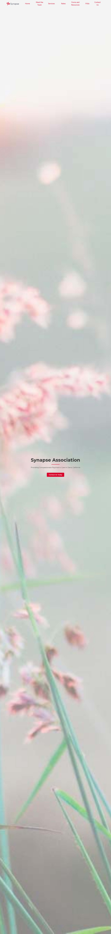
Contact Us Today (55, 475)
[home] (13, 3)
